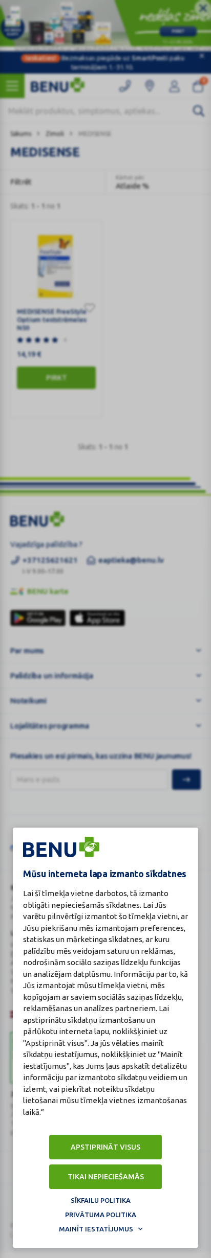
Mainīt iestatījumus (96, 1228)
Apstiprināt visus (105, 1147)
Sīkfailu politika (101, 1200)
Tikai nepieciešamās (106, 1177)
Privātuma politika (100, 1214)
